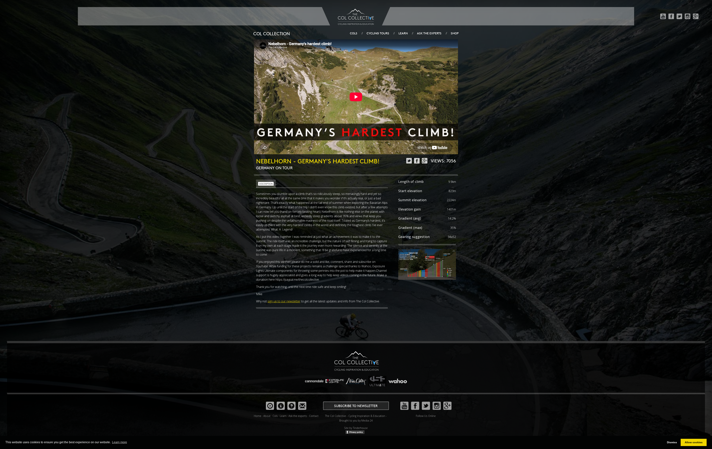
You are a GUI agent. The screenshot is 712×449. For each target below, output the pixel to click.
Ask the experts (429, 33)
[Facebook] (671, 16)
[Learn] (281, 406)
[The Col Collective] (356, 360)
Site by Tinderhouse (356, 428)
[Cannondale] (314, 379)
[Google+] (695, 16)
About (267, 416)
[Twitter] (679, 16)
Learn (403, 33)
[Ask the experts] (291, 406)
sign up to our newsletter (284, 301)
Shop (455, 33)
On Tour (284, 167)
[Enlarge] (427, 265)
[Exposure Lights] (335, 379)
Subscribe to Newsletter (356, 405)
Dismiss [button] (672, 442)
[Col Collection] (270, 406)
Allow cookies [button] (694, 442)
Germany (265, 167)
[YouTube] (663, 16)
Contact (314, 416)
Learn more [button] (119, 442)
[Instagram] (687, 16)
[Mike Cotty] (356, 379)
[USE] (377, 379)
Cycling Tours (378, 33)
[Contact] (302, 406)
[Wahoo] (398, 379)
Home (257, 416)
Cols (353, 33)
